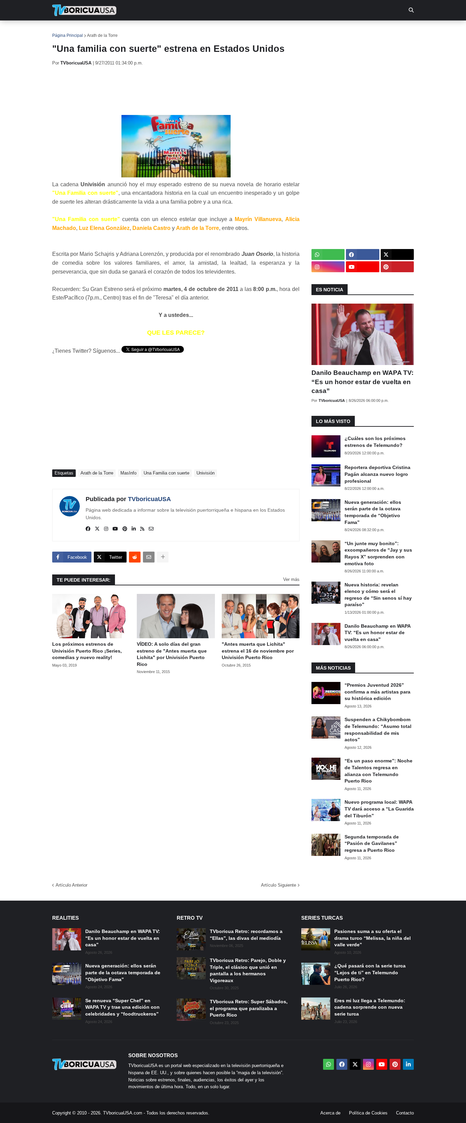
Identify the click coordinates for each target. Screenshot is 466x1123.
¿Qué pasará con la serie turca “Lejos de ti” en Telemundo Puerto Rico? (370, 972)
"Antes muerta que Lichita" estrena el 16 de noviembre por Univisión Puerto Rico (258, 650)
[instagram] (106, 529)
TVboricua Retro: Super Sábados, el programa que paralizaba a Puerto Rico (249, 1008)
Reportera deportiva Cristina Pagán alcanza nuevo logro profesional (377, 474)
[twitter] (97, 529)
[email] (151, 529)
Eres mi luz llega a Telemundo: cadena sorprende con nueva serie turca (369, 1007)
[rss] (142, 529)
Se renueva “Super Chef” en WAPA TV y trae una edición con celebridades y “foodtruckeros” (122, 1007)
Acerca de (330, 1112)
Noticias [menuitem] (93, 30)
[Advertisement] (176, 90)
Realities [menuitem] (161, 30)
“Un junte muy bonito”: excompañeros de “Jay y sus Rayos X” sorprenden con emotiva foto (378, 553)
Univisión (205, 473)
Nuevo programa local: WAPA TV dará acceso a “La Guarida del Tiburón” (379, 808)
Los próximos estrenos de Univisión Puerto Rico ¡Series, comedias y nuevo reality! (87, 650)
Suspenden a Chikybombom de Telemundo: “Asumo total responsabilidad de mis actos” (378, 729)
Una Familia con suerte (166, 473)
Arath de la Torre (102, 35)
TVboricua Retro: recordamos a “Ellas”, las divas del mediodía (246, 935)
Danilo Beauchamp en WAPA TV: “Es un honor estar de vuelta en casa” (362, 381)
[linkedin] (134, 529)
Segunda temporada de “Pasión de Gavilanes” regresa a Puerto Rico (372, 843)
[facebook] (88, 529)
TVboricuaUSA (149, 499)
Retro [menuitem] (301, 30)
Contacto (405, 1112)
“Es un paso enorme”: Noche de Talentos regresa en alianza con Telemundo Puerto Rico (378, 771)
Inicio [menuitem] (64, 30)
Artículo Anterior (71, 885)
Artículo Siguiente (278, 885)
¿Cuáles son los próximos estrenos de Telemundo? (375, 442)
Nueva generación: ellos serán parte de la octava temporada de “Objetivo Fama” (373, 512)
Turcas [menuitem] (194, 30)
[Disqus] (176, 776)
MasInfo (128, 473)
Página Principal (67, 35)
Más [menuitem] (325, 30)
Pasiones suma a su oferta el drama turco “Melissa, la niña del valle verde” (372, 938)
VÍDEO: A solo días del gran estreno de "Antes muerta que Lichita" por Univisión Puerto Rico (172, 654)
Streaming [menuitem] (228, 30)
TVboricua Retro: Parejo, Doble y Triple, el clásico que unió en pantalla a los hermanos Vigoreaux (248, 970)
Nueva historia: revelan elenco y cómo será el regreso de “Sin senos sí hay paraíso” (378, 595)
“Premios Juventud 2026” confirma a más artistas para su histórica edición (377, 691)
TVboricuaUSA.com (122, 1112)
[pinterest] (124, 529)
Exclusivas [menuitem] (268, 30)
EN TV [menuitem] (127, 30)
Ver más (291, 579)
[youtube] (115, 529)
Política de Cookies (368, 1112)
